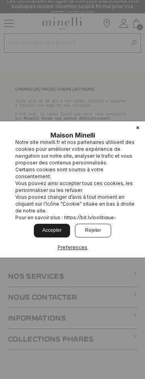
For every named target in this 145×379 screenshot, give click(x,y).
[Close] (138, 129)
